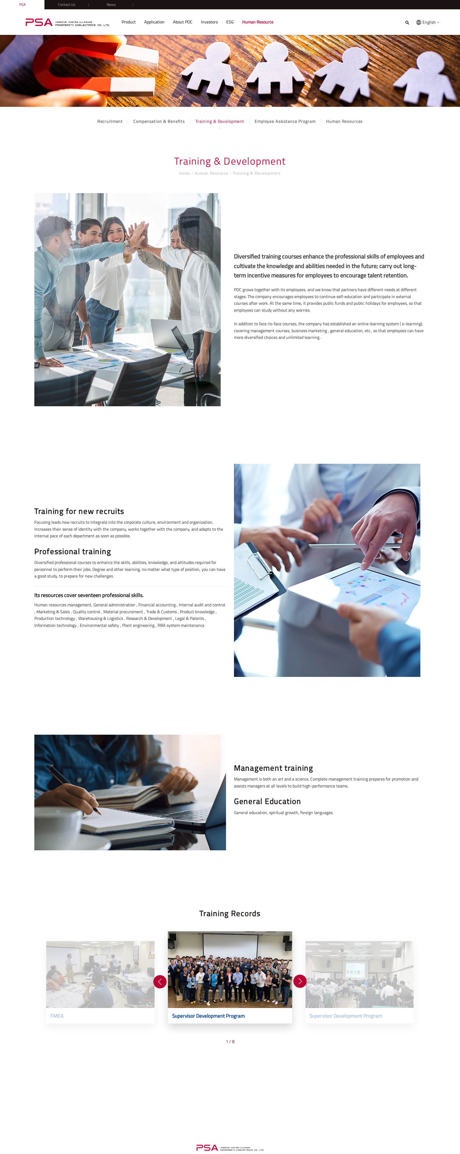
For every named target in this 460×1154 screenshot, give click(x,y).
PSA (22, 4)
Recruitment (110, 121)
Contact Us (66, 4)
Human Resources (344, 121)
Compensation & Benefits (159, 121)
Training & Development (219, 121)
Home (185, 173)
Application (154, 22)
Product (129, 22)
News (111, 4)
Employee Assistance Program (285, 121)
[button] (160, 982)
